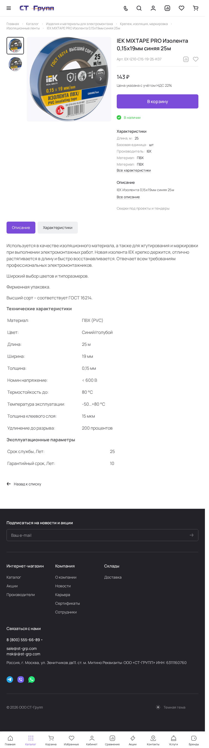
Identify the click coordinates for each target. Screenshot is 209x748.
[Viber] (20, 679)
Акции (12, 585)
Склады (111, 566)
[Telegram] (10, 679)
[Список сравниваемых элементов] (167, 8)
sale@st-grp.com (22, 648)
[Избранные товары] (181, 8)
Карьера (62, 594)
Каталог (14, 577)
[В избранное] (195, 59)
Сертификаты (67, 603)
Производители (21, 594)
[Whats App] (31, 679)
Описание (21, 227)
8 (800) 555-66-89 (23, 639)
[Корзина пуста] (195, 8)
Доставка (113, 577)
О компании (65, 577)
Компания (65, 566)
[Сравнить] (186, 59)
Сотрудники (66, 611)
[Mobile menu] (8, 8)
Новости (63, 585)
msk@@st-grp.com (23, 653)
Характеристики (57, 227)
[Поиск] (139, 8)
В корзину (157, 101)
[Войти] (153, 8)
